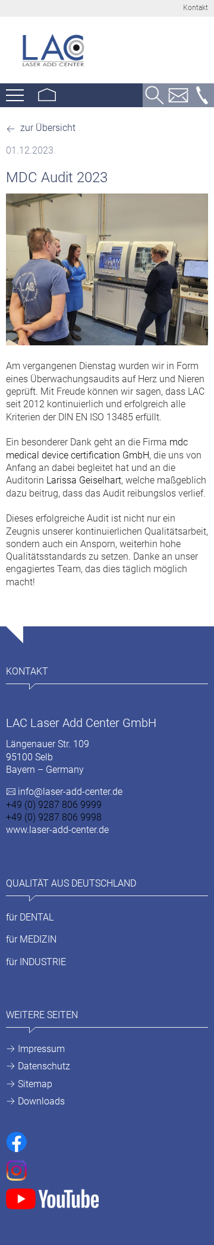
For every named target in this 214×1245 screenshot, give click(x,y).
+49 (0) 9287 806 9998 (54, 817)
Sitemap (35, 1084)
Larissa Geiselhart (83, 480)
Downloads (41, 1101)
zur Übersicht (46, 127)
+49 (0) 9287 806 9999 (54, 804)
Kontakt (195, 8)
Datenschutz (44, 1066)
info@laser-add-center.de (70, 791)
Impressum (41, 1048)
